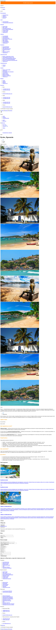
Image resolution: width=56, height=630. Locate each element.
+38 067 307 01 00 (6, 619)
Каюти (1, 548)
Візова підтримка (6, 74)
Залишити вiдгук (3, 526)
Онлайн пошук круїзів (28, 2)
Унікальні (4, 586)
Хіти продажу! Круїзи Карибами (9, 59)
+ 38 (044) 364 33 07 (6, 88)
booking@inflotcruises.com (7, 93)
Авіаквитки (5, 70)
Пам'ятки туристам (6, 602)
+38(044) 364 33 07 (6, 610)
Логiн (1, 535)
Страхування (5, 72)
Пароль (1, 536)
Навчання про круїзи (6, 599)
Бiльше (2, 520)
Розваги (1, 551)
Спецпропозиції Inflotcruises (8, 22)
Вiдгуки (4, 17)
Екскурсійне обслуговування (8, 71)
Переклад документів (7, 75)
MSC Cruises (5, 27)
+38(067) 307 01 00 (6, 611)
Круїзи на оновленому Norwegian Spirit (10, 60)
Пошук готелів (5, 73)
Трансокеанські (5, 584)
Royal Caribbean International (8, 29)
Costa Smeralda (5, 36)
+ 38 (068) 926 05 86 (6, 98)
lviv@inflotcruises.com (7, 623)
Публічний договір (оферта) (8, 598)
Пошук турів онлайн (6, 69)
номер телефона (3, 543)
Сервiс (1, 550)
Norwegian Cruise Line (7, 28)
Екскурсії (2, 547)
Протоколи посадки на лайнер (8, 604)
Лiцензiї (4, 15)
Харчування (2, 546)
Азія (3, 50)
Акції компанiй (5, 21)
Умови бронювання (6, 595)
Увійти (4, 9)
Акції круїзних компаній (7, 592)
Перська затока (5, 564)
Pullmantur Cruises (6, 575)
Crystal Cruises (5, 31)
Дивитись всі (5, 32)
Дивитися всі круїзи (6, 587)
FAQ (3, 601)
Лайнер (1, 545)
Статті (4, 80)
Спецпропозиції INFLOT (7, 591)
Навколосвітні (5, 582)
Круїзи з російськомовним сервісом (9, 58)
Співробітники (5, 14)
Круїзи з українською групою (8, 56)
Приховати (2, 464)
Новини (4, 82)
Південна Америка (6, 51)
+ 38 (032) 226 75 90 (6, 97)
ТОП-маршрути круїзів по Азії (8, 57)
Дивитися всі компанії (7, 578)
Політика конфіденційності (8, 596)
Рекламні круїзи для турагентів (8, 603)
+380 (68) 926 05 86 (6, 618)
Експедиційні (5, 585)
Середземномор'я (6, 46)
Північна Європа (6, 47)
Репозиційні (5, 583)
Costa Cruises (5, 26)
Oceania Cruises (5, 30)
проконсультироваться (4, 544)
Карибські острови (6, 49)
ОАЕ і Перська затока (7, 48)
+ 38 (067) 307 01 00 (6, 89)
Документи (5, 16)
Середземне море (6, 562)
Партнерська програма (7, 600)
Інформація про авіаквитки (8, 597)
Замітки (4, 81)
